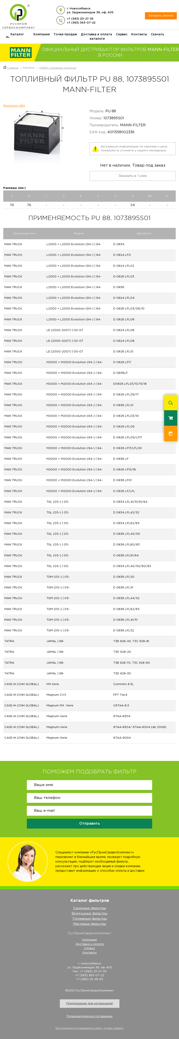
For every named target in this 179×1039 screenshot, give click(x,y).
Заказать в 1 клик (133, 175)
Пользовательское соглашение (90, 1016)
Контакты (139, 34)
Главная (12, 68)
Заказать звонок (161, 15)
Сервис (121, 34)
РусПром (18, 26)
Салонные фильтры (89, 908)
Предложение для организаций (89, 1003)
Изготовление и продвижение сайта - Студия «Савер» (89, 1028)
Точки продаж (65, 34)
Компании (89, 940)
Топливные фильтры (89, 918)
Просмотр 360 (14, 106)
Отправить (89, 823)
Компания (41, 34)
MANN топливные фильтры (58, 68)
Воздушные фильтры (89, 913)
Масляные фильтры (89, 924)
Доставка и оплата (96, 34)
